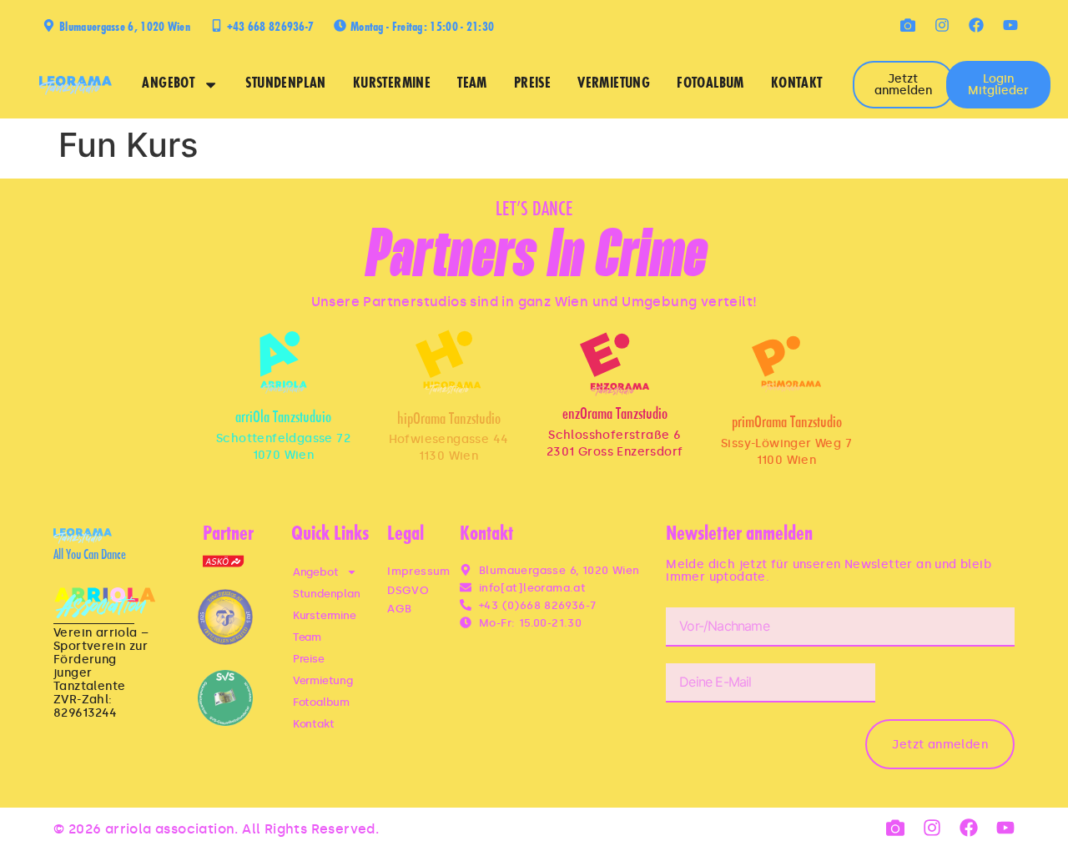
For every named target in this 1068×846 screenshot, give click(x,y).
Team (472, 84)
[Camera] (908, 25)
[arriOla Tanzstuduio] (283, 362)
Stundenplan (285, 84)
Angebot (168, 84)
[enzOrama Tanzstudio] (614, 364)
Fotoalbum (710, 84)
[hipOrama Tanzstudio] (448, 362)
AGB (399, 608)
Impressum (419, 571)
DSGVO (408, 590)
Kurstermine (392, 84)
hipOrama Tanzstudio (449, 420)
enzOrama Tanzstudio (615, 415)
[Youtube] (1010, 25)
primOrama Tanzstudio (787, 423)
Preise (532, 84)
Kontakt (797, 84)
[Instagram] (942, 25)
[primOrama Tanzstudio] (786, 364)
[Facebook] (976, 25)
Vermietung (613, 84)
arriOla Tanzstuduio (283, 418)
